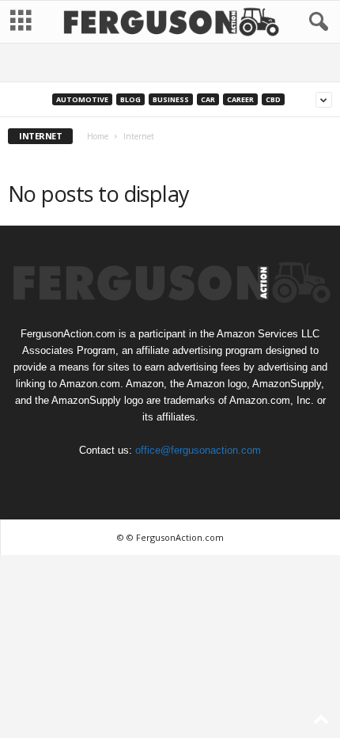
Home (97, 136)
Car (208, 99)
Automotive (82, 99)
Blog (130, 99)
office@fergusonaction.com (198, 450)
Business (171, 99)
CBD (273, 99)
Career (240, 99)
